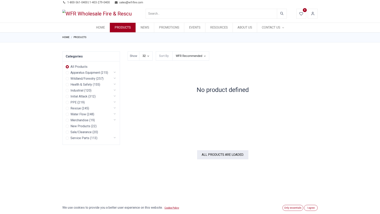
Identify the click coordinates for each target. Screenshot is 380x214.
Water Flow (78, 114)
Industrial (76, 90)
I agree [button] (311, 207)
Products (80, 37)
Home (65, 37)
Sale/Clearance (81, 132)
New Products (80, 126)
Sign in (313, 14)
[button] (190, 56)
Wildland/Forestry (82, 78)
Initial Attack (78, 96)
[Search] (282, 14)
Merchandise (79, 120)
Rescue (75, 108)
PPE (73, 102)
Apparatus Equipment (85, 73)
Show (133, 56)
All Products (78, 67)
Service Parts (79, 138)
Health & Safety (81, 84)
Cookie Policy (171, 207)
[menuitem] (100, 27)
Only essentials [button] (292, 207)
